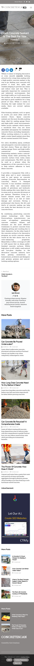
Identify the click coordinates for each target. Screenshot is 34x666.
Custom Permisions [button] (21, 660)
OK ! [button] (9, 660)
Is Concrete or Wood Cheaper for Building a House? (19, 558)
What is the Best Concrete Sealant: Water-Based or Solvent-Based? (20, 581)
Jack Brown (8, 43)
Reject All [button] (17, 663)
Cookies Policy (24, 657)
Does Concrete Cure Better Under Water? (20, 569)
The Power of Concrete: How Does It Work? (13, 467)
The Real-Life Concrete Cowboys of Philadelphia (19, 593)
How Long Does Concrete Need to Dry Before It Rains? (14, 383)
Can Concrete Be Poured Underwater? (11, 342)
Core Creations (14, 643)
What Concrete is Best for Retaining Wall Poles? (20, 615)
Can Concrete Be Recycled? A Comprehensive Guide (14, 422)
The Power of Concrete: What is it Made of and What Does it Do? (19, 626)
